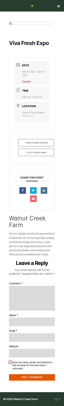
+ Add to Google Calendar (36, 142)
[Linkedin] (44, 190)
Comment (16, 283)
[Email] (33, 198)
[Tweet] (33, 190)
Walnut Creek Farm (25, 399)
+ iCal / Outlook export (36, 152)
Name (13, 315)
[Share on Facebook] (22, 190)
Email (13, 330)
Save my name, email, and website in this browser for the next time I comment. (32, 365)
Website (13, 346)
